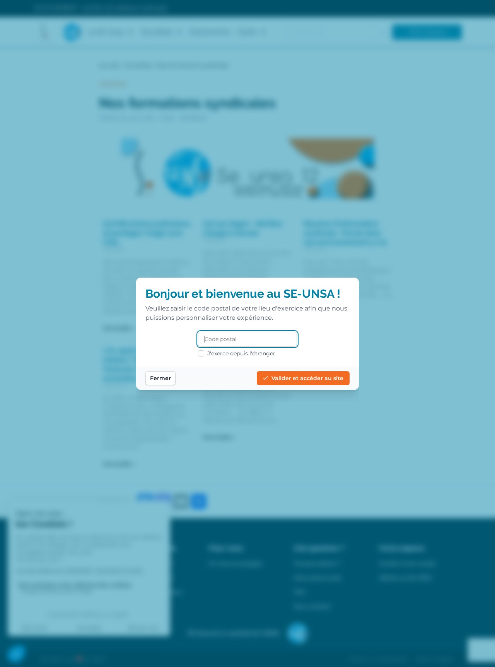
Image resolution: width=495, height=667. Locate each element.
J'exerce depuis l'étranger (241, 353)
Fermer (160, 378)
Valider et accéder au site (307, 378)
